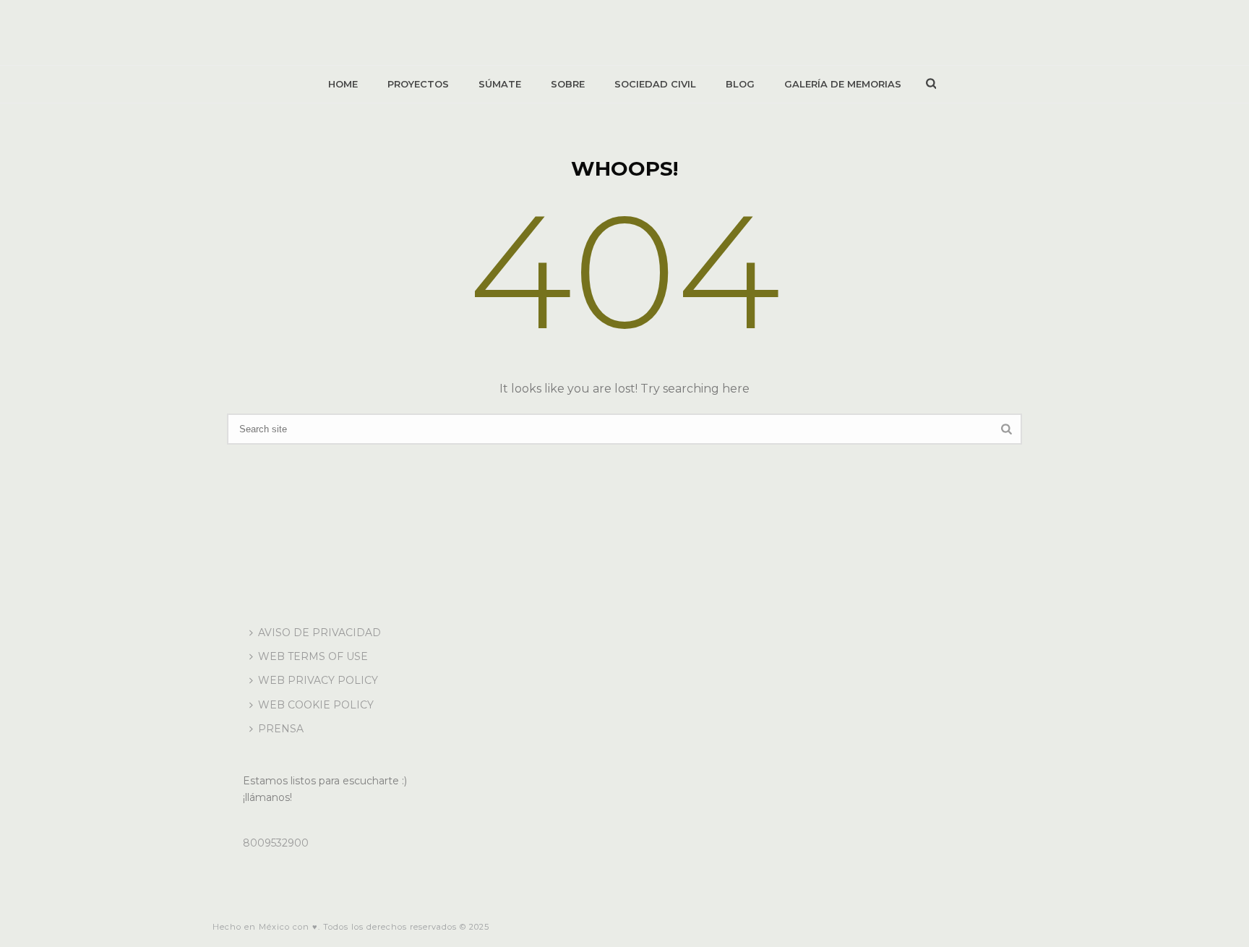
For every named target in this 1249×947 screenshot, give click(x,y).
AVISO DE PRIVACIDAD (319, 632)
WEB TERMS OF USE (313, 656)
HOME (343, 84)
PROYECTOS (418, 84)
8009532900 (276, 842)
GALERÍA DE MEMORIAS (842, 84)
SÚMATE (499, 84)
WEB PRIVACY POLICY (318, 680)
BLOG (740, 84)
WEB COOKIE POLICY (316, 704)
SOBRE (568, 84)
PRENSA (281, 728)
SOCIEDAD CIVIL (655, 84)
